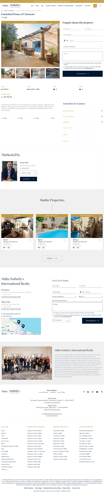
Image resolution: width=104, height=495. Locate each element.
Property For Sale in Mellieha (34, 456)
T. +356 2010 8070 (6, 307)
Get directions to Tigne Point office (11, 309)
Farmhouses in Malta (58, 446)
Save (53, 118)
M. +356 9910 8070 (6, 316)
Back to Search (9, 10)
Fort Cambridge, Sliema (85, 436)
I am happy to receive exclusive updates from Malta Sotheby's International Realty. (82, 63)
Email (37, 118)
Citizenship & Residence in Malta (9, 446)
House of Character (10, 242)
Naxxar (40, 240)
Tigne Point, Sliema (84, 433)
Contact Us (4, 469)
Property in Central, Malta (34, 461)
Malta (17, 10)
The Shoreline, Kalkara (85, 456)
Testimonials (4, 438)
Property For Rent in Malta (60, 456)
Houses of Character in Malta (61, 451)
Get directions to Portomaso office (11, 297)
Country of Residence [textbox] (58, 296)
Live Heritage (4, 451)
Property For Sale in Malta (60, 459)
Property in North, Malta (33, 467)
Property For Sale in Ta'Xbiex (34, 441)
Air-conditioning (83, 116)
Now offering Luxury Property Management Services (52, 1)
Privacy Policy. (88, 68)
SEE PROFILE (26, 179)
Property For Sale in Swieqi (34, 436)
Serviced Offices (5, 464)
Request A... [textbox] (82, 296)
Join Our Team (5, 441)
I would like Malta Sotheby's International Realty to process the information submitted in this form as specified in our (82, 67)
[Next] (31, 229)
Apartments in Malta (58, 443)
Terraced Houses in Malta (60, 449)
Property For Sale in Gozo (34, 459)
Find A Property (28, 488)
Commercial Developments (8, 461)
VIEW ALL (50, 258)
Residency (79, 5)
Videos (3, 443)
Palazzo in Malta (57, 433)
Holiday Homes (5, 456)
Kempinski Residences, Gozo (86, 461)
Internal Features (83, 110)
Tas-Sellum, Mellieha (84, 454)
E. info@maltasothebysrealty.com (10, 314)
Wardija (22, 10)
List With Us (53, 392)
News (2, 449)
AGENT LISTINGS (26, 173)
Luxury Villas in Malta (58, 430)
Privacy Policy (66, 488)
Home (2, 430)
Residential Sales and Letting (52, 488)
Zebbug (75, 240)
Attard (5, 240)
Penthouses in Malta (58, 438)
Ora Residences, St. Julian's (86, 438)
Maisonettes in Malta (58, 441)
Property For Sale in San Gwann (35, 443)
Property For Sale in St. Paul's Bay (36, 451)
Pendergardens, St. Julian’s (86, 449)
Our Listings (38, 488)
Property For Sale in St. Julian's (35, 454)
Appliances (83, 121)
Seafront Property (58, 454)
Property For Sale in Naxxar (34, 438)
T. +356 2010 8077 (24, 168)
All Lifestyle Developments (86, 430)
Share (5, 118)
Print (21, 118)
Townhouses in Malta (59, 436)
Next (57, 45)
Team (2, 436)
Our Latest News (43, 392)
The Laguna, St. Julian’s (85, 443)
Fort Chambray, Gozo (85, 459)
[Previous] (3, 229)
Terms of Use (76, 488)
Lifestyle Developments (7, 459)
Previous (3, 45)
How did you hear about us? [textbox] (59, 300)
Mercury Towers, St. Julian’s (86, 446)
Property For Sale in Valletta (34, 433)
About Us (3, 433)
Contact (87, 5)
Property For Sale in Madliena (35, 449)
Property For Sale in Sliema (34, 430)
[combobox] (66, 40)
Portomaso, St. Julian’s (85, 441)
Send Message (81, 74)
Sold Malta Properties (7, 467)
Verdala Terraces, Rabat (85, 451)
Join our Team (61, 392)
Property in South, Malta (33, 464)
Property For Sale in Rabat (34, 446)
